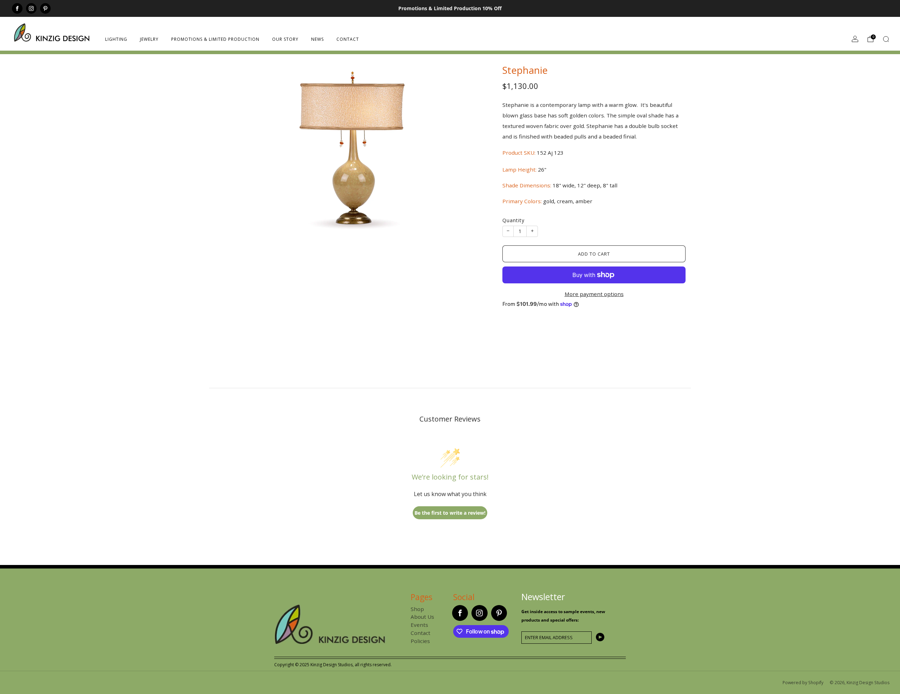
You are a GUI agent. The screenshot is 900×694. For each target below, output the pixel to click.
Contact (347, 39)
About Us (422, 616)
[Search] (885, 39)
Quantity (513, 220)
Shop (417, 608)
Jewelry (149, 39)
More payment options (594, 293)
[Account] (855, 39)
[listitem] (450, 8)
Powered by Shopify (803, 683)
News (317, 39)
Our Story (285, 39)
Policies (420, 640)
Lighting (116, 39)
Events (419, 624)
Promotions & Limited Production (215, 39)
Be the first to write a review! (450, 512)
